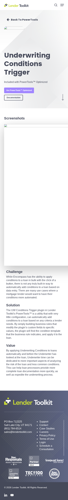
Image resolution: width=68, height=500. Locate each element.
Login (42, 442)
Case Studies (47, 428)
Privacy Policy (47, 435)
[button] (62, 5)
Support (43, 421)
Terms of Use (46, 439)
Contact (43, 425)
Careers (43, 432)
